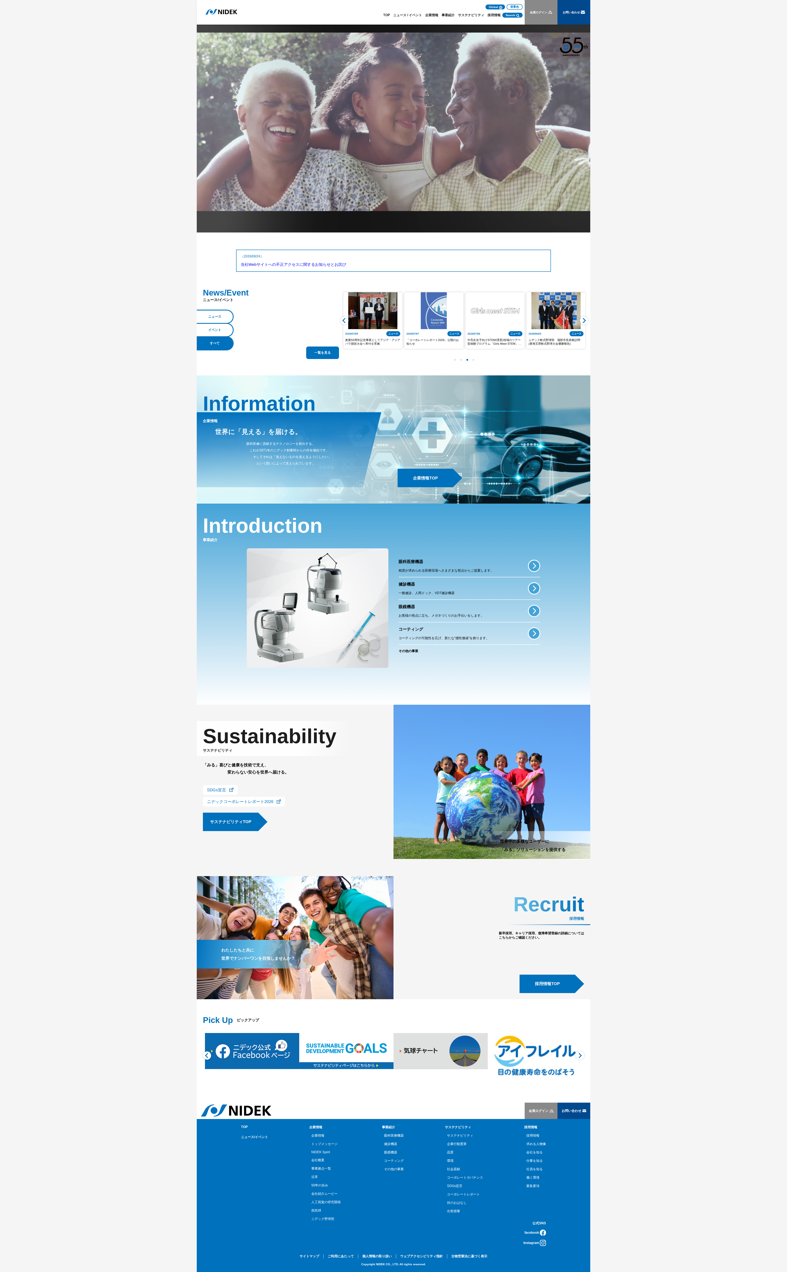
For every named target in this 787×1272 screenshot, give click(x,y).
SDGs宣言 (454, 1186)
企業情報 (317, 1135)
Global (493, 7)
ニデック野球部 (322, 1219)
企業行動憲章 (457, 1144)
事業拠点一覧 (321, 1168)
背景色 (514, 6)
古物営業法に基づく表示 (469, 1256)
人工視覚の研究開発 (326, 1202)
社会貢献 (453, 1169)
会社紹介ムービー (324, 1193)
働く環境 (532, 1177)
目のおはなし (457, 1202)
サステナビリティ (460, 1135)
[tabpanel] (372, 320)
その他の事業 (394, 1169)
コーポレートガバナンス (465, 1177)
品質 (450, 1152)
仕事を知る (534, 1160)
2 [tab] (461, 360)
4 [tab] (473, 360)
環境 (450, 1160)
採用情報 (532, 1135)
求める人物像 (536, 1144)
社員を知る (534, 1169)
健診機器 (390, 1144)
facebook (531, 1232)
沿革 (314, 1177)
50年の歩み (319, 1185)
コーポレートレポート (463, 1194)
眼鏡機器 (390, 1152)
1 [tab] (455, 360)
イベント (214, 330)
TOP (386, 15)
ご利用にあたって (341, 1256)
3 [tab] (467, 360)
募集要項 (532, 1186)
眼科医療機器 (394, 1135)
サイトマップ (309, 1256)
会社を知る (534, 1152)
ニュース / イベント (407, 15)
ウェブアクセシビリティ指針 (421, 1256)
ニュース (214, 316)
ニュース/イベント (254, 1137)
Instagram (531, 1243)
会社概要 (317, 1160)
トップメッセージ (324, 1144)
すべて (215, 343)
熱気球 (316, 1210)
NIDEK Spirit (320, 1152)
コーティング (394, 1160)
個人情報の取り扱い (377, 1256)
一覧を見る (322, 352)
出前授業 (453, 1211)
